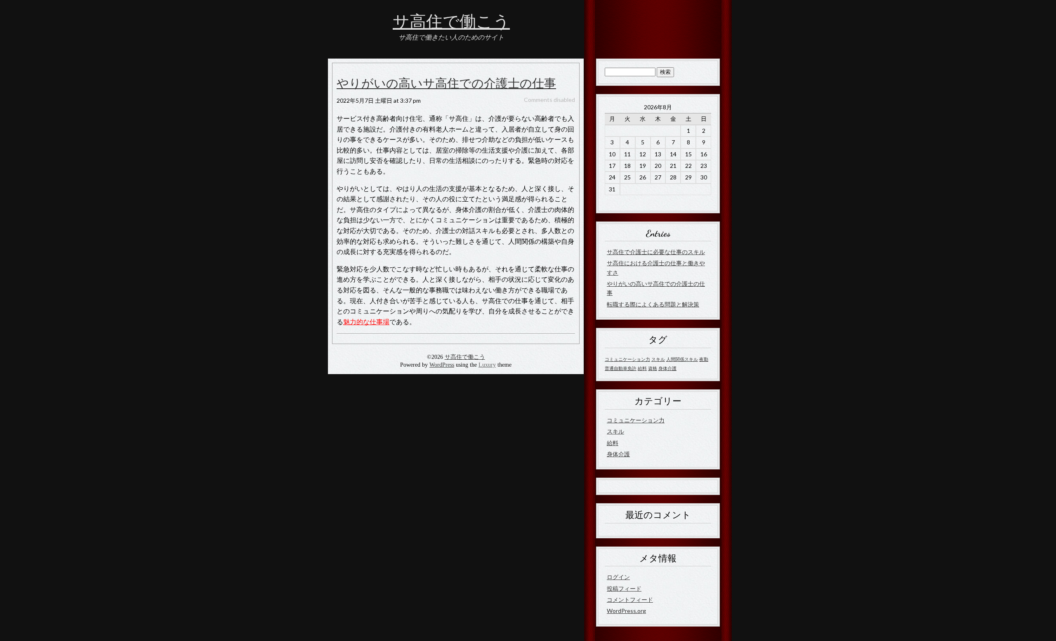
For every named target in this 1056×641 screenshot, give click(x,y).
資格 (652, 368)
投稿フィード (624, 588)
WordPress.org (626, 610)
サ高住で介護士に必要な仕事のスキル (656, 251)
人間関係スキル (682, 359)
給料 (642, 368)
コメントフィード (630, 599)
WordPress (441, 365)
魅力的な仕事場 (366, 321)
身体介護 (667, 368)
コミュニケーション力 (627, 359)
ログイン (618, 576)
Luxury (487, 365)
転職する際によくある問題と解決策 (653, 304)
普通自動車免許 (620, 368)
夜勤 (703, 359)
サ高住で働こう (451, 22)
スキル (658, 359)
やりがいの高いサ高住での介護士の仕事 (446, 84)
